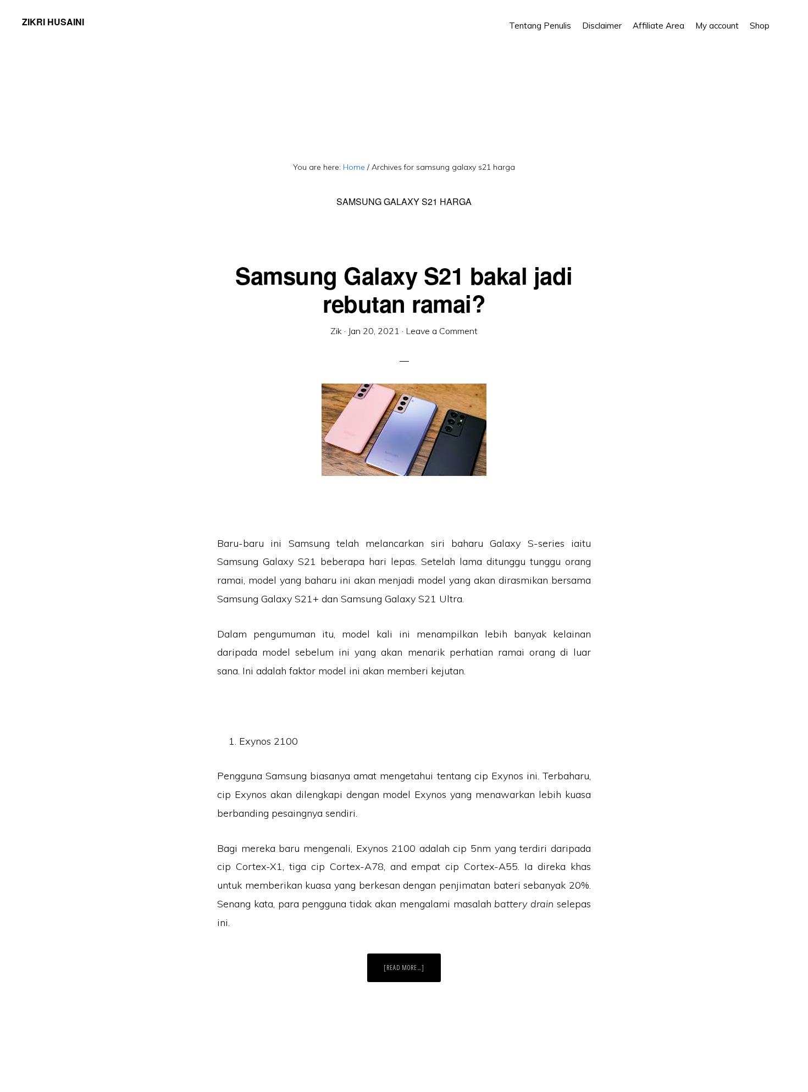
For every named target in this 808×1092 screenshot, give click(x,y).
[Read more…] (412, 972)
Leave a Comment (442, 330)
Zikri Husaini (53, 21)
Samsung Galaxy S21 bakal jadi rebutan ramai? (404, 289)
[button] (780, 18)
